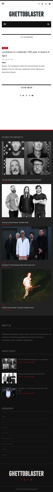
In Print (4, 449)
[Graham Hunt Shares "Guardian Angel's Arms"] (26, 287)
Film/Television (7, 438)
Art (3, 422)
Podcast (5, 427)
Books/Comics (7, 444)
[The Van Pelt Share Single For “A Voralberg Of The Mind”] (26, 159)
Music (5, 48)
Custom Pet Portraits (9, 113)
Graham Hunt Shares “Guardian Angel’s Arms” (18, 308)
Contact (4, 455)
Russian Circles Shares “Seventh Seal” (15, 222)
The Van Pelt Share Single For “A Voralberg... (33, 359)
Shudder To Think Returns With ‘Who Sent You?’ (18, 265)
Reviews (5, 433)
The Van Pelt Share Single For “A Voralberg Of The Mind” (21, 180)
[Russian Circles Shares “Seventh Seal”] (26, 201)
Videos (4, 177)
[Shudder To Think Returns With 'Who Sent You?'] (26, 244)
